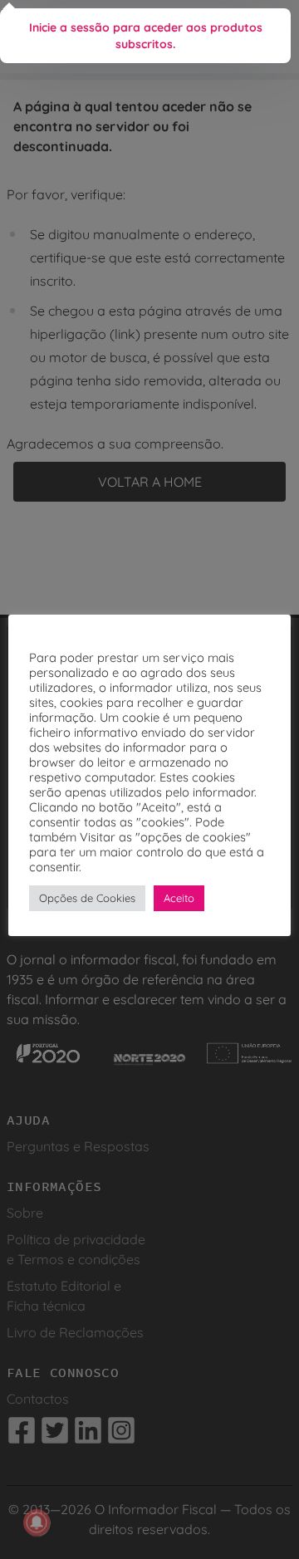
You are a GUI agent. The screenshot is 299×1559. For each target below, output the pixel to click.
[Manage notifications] (36, 1522)
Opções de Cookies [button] (87, 898)
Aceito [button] (179, 898)
